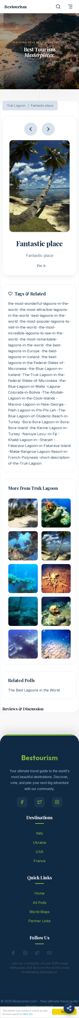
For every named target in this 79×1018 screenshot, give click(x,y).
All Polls (39, 902)
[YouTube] (49, 954)
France (39, 861)
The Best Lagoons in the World (34, 690)
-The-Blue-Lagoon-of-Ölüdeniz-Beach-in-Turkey (38, 416)
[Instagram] (57, 802)
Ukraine (39, 842)
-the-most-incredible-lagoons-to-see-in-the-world (36, 333)
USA (39, 851)
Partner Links (39, 921)
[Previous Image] (30, 129)
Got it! (64, 1011)
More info (28, 1014)
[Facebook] (22, 802)
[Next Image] (48, 129)
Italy (39, 833)
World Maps (39, 912)
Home (39, 893)
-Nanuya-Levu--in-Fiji (39, 434)
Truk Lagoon (16, 105)
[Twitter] (40, 802)
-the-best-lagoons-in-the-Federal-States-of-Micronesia (36, 363)
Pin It (41, 266)
